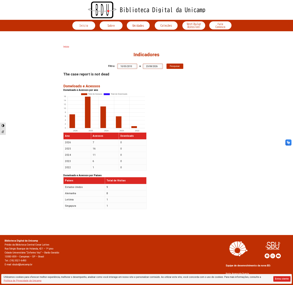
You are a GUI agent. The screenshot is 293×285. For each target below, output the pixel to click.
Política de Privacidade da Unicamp (23, 280)
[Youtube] (278, 255)
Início (66, 46)
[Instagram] (272, 255)
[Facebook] (267, 255)
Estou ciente (282, 279)
